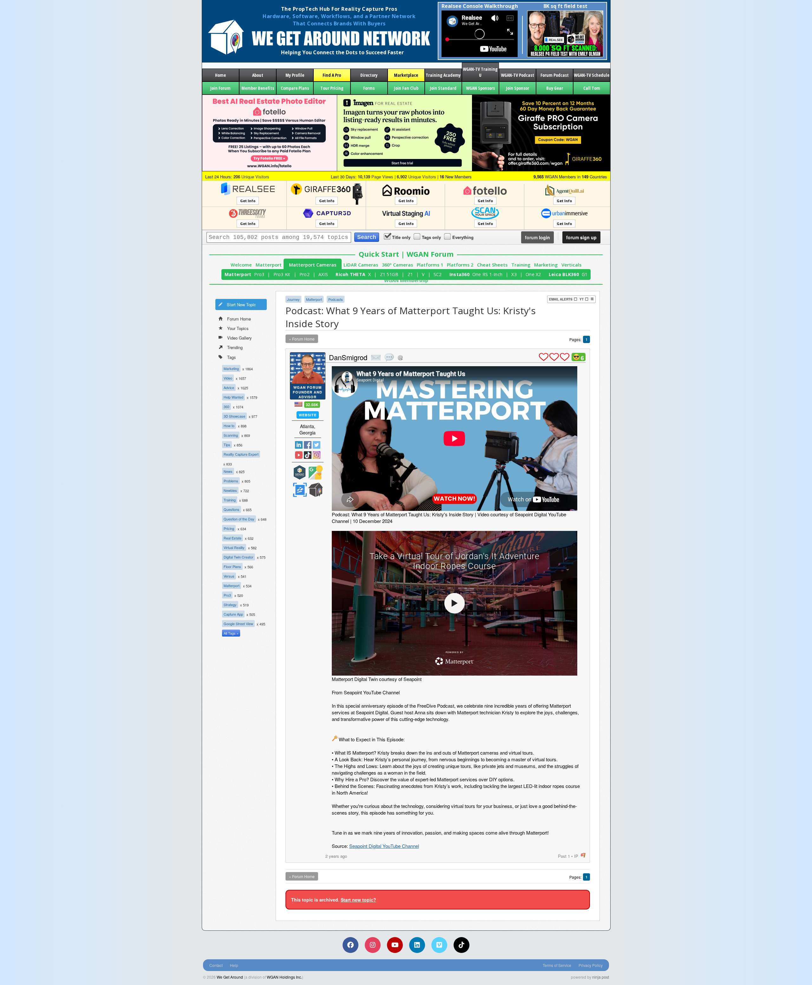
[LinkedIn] (417, 945)
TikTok (307, 455)
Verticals (571, 265)
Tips (227, 444)
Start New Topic (241, 304)
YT (582, 299)
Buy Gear (554, 88)
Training (520, 265)
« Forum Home (302, 338)
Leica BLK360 (564, 274)
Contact (216, 965)
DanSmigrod (348, 357)
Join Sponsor (517, 88)
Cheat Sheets (492, 265)
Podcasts (335, 299)
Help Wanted (233, 397)
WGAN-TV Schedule (591, 75)
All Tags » (231, 633)
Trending (235, 347)
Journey (293, 299)
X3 (514, 274)
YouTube (299, 455)
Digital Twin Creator (238, 556)
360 (226, 406)
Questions (231, 509)
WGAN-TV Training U (480, 72)
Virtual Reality (234, 547)
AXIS (323, 274)
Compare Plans (295, 88)
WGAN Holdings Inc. (284, 977)
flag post (583, 855)
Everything (463, 237)
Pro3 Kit (282, 274)
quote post (389, 357)
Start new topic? (358, 899)
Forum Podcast (554, 75)
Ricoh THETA (350, 274)
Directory (368, 75)
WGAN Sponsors (480, 88)
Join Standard (443, 88)
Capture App (233, 614)
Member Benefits (257, 88)
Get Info (247, 200)
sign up (581, 237)
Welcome (241, 265)
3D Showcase (234, 416)
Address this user (400, 357)
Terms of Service (557, 965)
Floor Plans (232, 566)
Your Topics (238, 328)
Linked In (299, 445)
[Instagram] (373, 945)
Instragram (316, 455)
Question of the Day (239, 518)
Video (228, 377)
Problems (231, 480)
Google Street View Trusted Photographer (315, 472)
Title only (401, 237)
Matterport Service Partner (299, 472)
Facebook (307, 445)
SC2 (438, 274)
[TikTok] (461, 945)
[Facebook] (350, 945)
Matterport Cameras (312, 265)
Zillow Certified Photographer (299, 489)
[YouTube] (395, 945)
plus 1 (543, 357)
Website (308, 415)
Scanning (231, 435)
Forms (369, 88)
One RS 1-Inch (487, 274)
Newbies (230, 490)
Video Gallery (239, 338)
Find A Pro (332, 75)
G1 (585, 274)
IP (576, 856)
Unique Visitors (251, 177)
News (228, 471)
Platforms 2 (460, 265)
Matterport (269, 265)
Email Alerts (561, 299)
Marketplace (406, 75)
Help (234, 965)
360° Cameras (397, 265)
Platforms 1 (430, 265)
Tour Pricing (332, 88)
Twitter (316, 445)
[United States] (298, 404)
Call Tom (591, 88)
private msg (376, 357)
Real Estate (232, 537)
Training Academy (443, 75)
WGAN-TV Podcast (517, 75)
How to (229, 425)
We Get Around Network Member (315, 489)
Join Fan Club (406, 88)
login (537, 237)
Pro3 (259, 274)
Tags (231, 357)
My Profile (294, 75)
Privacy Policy (591, 965)
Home (220, 75)
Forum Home (239, 319)
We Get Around (230, 977)
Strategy (230, 604)
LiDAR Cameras (361, 265)
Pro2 (304, 274)
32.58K (312, 404)
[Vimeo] (439, 945)
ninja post (600, 977)
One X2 (533, 274)
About (257, 75)
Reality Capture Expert (241, 454)
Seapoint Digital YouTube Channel (384, 846)
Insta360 (459, 274)
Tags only (431, 237)
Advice (229, 387)
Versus (229, 575)
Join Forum (220, 88)
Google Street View (238, 623)
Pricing (229, 528)
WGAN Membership (406, 280)
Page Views (375, 177)
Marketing (546, 265)
